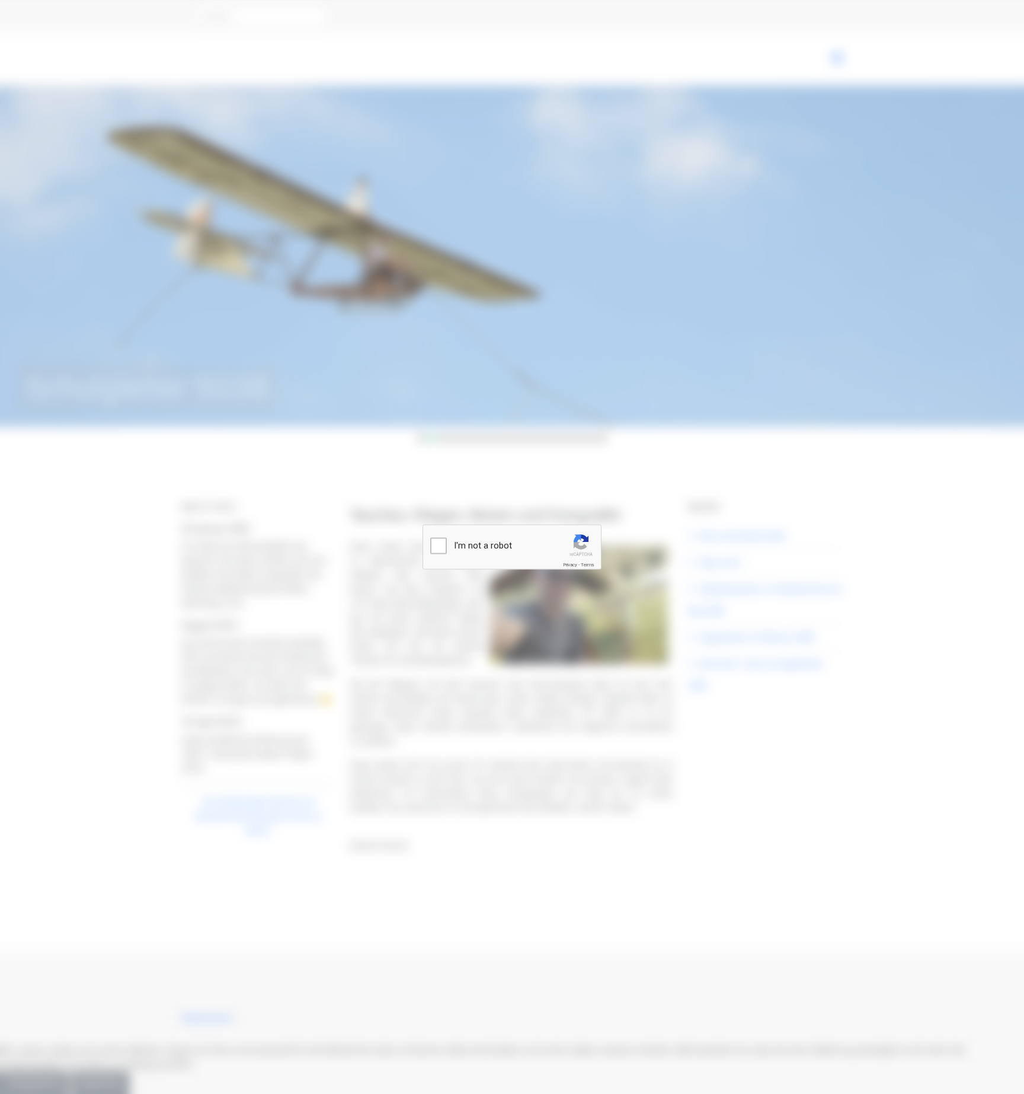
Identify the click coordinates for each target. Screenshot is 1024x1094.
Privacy (570, 564)
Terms (587, 564)
